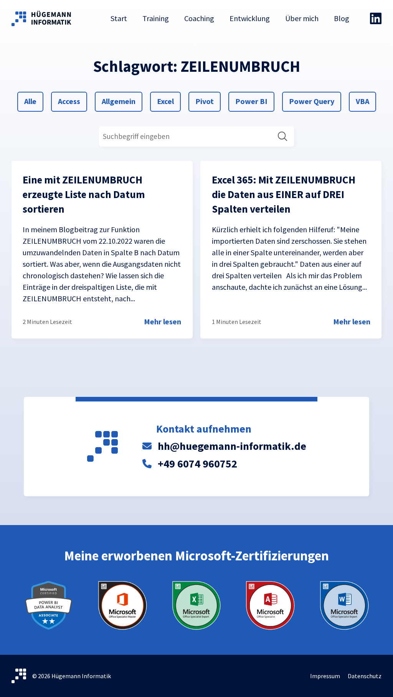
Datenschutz (364, 676)
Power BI (251, 101)
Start (119, 18)
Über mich (302, 18)
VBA (364, 101)
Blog (341, 18)
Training (155, 18)
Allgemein (118, 101)
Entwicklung (250, 18)
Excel (166, 101)
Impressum (325, 676)
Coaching (199, 18)
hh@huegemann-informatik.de (232, 446)
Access (69, 101)
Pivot (204, 101)
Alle (33, 101)
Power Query (311, 101)
